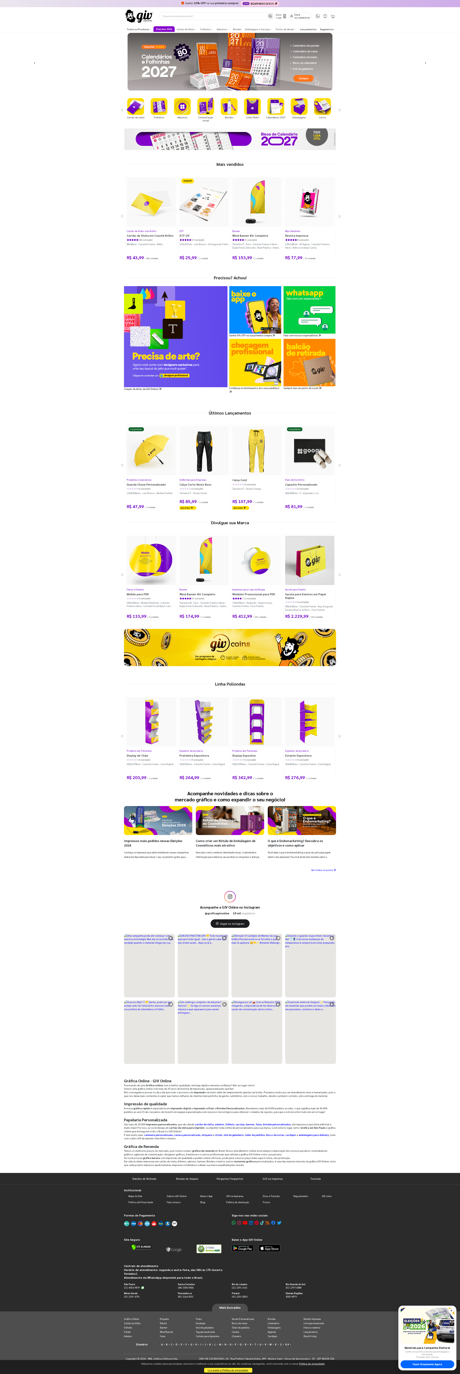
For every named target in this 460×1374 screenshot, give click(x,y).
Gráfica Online (131, 1318)
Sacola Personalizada (243, 1318)
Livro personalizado (314, 1323)
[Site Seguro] (174, 1249)
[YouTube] (245, 1222)
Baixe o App (206, 1196)
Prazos (266, 1202)
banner (250, 1124)
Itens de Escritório (295, 479)
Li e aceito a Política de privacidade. (228, 1370)
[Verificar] (141, 1247)
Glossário (142, 1344)
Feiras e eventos (312, 1327)
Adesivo (128, 1336)
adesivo (219, 1124)
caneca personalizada (187, 1134)
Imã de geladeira (205, 1327)
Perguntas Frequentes (230, 1178)
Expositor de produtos (191, 750)
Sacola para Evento (295, 589)
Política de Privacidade (140, 1202)
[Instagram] (239, 1222)
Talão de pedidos (240, 1327)
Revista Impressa (312, 1318)
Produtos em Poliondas (139, 750)
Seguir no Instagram (232, 923)
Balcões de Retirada (144, 1178)
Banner (236, 231)
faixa (259, 1124)
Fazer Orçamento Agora (427, 1364)
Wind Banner (166, 1331)
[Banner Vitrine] (230, 647)
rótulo (218, 1134)
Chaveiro (236, 1336)
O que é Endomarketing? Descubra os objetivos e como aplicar (295, 843)
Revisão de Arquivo (187, 1178)
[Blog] (267, 1222)
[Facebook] (273, 1222)
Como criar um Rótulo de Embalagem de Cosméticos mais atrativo (226, 843)
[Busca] (270, 16)
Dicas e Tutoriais (271, 1196)
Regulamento (300, 1196)
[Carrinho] (332, 16)
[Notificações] (325, 16)
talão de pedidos (255, 1134)
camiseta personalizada (158, 1134)
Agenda (272, 1331)
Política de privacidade (312, 1363)
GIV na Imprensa (273, 1178)
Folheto (128, 1327)
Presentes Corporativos (139, 479)
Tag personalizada (205, 1331)
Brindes (271, 1318)
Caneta (235, 1331)
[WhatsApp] (317, 16)
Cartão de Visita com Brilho (141, 231)
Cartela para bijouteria (207, 1336)
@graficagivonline (217, 913)
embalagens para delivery (314, 1134)
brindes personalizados (277, 1124)
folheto (229, 1124)
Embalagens (274, 1327)
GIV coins (327, 1196)
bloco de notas (275, 1134)
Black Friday (310, 1336)
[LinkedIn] (251, 1222)
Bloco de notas (239, 1323)
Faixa (162, 1336)
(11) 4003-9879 (132, 1287)
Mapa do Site (135, 1196)
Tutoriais (315, 1178)
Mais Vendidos (292, 231)
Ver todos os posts (322, 870)
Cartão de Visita (132, 1323)
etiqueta (207, 1134)
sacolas (240, 1124)
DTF (182, 231)
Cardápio (272, 1336)
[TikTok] (262, 1222)
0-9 (287, 1344)
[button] (34, 61)
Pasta (199, 1318)
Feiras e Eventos (135, 589)
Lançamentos (311, 1331)
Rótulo (163, 1323)
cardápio (290, 1134)
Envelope (200, 1323)
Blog (202, 1202)
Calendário (273, 1323)
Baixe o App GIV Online (247, 1239)
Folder (127, 1331)
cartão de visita (204, 1124)
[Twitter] (279, 1222)
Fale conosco (174, 1202)
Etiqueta (164, 1318)
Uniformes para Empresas (193, 479)
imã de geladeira (233, 1134)
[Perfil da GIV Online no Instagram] (230, 896)
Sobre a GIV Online (177, 1196)
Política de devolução (237, 1202)
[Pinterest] (256, 1222)
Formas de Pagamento (139, 1215)
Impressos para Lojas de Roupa (248, 589)
